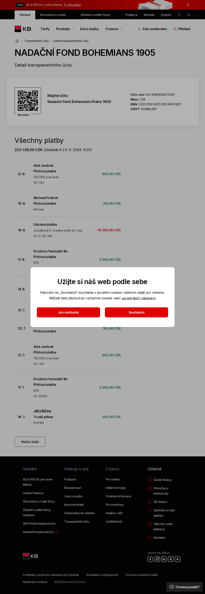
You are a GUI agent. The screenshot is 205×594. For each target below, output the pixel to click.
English (166, 14)
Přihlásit (184, 29)
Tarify (44, 29)
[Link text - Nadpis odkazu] (31, 556)
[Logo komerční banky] (24, 29)
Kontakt (149, 14)
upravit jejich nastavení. (139, 298)
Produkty (63, 29)
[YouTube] (177, 559)
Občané (24, 14)
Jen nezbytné (68, 312)
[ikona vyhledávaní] (188, 14)
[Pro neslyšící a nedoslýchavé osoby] (179, 14)
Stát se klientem (155, 29)
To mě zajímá (71, 4)
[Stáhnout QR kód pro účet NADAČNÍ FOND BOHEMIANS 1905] (28, 101)
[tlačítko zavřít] (187, 4)
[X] (171, 559)
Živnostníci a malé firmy (53, 16)
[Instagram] (157, 559)
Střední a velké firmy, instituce (96, 16)
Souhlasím (137, 312)
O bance (111, 29)
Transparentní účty (36, 41)
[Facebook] (150, 559)
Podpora (132, 14)
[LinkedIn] (164, 559)
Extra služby (89, 29)
